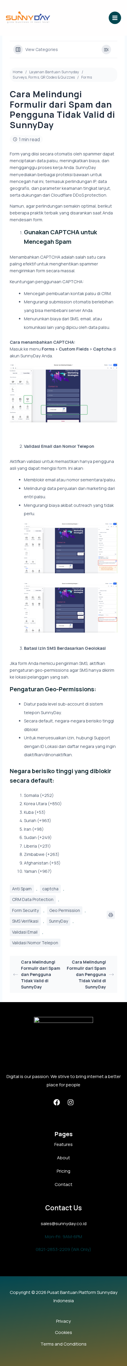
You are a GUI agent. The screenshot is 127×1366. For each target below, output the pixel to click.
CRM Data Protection (32, 899)
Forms (86, 77)
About (63, 1158)
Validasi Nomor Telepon (35, 942)
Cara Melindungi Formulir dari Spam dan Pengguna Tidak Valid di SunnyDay (40, 974)
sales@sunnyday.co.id (64, 1223)
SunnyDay (58, 921)
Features (63, 1144)
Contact (63, 1184)
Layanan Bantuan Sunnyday (54, 71)
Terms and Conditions (63, 1344)
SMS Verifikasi (25, 921)
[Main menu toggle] (115, 18)
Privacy (63, 1321)
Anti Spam (22, 888)
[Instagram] (70, 1102)
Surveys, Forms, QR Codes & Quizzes (44, 77)
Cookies (63, 1332)
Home (18, 71)
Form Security (25, 910)
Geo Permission (64, 910)
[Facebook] (56, 1102)
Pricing (63, 1171)
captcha (50, 888)
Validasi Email (25, 932)
